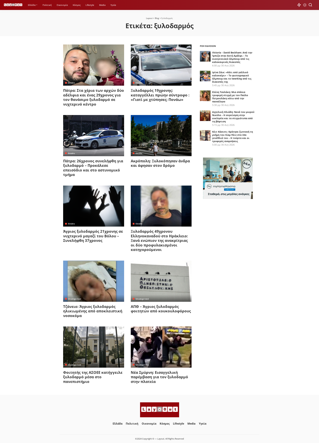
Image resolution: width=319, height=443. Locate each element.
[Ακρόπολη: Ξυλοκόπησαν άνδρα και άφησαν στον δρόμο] (161, 135)
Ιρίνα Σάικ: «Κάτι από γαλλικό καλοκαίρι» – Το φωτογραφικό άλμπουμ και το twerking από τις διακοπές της (231, 77)
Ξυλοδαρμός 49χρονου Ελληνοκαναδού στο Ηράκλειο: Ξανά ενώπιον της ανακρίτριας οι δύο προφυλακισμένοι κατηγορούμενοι (159, 240)
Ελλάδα (71, 83)
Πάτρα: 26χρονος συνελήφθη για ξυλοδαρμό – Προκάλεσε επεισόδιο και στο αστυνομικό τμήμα (93, 167)
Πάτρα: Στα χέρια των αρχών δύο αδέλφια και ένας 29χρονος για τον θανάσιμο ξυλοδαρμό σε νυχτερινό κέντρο (93, 97)
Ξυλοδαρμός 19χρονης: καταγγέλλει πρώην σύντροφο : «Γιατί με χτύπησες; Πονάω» (160, 95)
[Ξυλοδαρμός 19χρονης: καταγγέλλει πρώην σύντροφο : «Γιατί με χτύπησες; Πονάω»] (161, 65)
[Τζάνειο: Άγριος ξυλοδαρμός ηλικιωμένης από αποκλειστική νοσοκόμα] (93, 281)
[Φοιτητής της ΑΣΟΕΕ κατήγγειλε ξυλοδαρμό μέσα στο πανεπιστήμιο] (93, 347)
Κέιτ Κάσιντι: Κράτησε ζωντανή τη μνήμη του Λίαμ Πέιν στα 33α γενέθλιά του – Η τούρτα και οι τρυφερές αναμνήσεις (232, 136)
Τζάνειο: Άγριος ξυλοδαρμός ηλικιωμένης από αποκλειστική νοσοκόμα (92, 311)
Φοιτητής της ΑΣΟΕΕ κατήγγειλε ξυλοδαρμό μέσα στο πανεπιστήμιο (92, 377)
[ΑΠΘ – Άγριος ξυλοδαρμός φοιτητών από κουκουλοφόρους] (161, 281)
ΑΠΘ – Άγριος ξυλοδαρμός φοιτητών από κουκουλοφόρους (161, 309)
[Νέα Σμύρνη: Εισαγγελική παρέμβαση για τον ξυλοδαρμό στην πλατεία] (161, 347)
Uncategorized (74, 299)
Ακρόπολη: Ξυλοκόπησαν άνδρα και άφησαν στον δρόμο (160, 163)
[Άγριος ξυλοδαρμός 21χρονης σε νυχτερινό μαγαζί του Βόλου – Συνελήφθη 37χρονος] (93, 206)
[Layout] (13, 5)
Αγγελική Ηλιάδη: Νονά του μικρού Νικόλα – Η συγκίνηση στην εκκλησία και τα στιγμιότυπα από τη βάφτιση (233, 116)
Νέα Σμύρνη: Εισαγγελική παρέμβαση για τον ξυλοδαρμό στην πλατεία (159, 377)
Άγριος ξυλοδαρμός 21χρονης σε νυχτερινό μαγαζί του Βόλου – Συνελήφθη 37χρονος (93, 236)
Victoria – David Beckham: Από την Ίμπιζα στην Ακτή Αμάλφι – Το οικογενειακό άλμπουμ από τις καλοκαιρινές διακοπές (232, 57)
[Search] (310, 5)
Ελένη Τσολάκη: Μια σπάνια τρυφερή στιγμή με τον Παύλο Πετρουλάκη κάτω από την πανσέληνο (230, 96)
